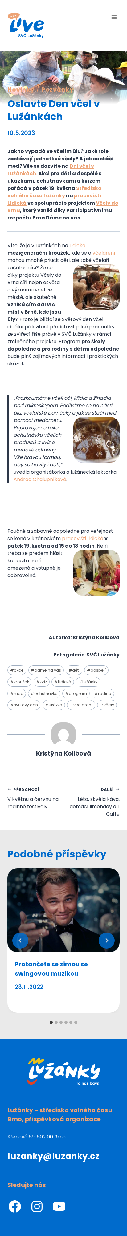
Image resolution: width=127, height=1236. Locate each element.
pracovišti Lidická (82, 538)
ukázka (53, 705)
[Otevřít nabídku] (114, 17)
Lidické (77, 245)
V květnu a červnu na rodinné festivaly (33, 798)
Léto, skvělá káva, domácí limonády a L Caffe (95, 802)
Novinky (21, 90)
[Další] (107, 941)
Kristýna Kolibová (63, 753)
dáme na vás (46, 670)
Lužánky (88, 681)
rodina (102, 693)
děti (74, 670)
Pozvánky (57, 90)
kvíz (41, 681)
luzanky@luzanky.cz (53, 1156)
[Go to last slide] (20, 941)
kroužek (19, 681)
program (76, 693)
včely (107, 705)
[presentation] (63, 910)
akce (17, 670)
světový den (24, 705)
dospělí (96, 670)
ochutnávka (44, 693)
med (16, 693)
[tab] (51, 1022)
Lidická (62, 681)
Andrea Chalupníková (40, 479)
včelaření (103, 252)
